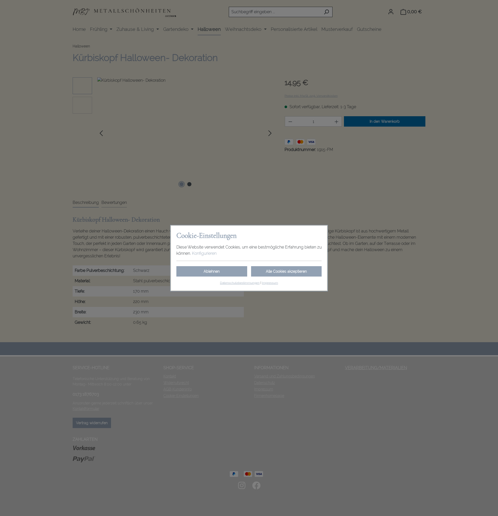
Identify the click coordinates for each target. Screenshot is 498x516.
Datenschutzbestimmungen (240, 283)
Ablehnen (212, 271)
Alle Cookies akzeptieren (286, 271)
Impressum (270, 283)
